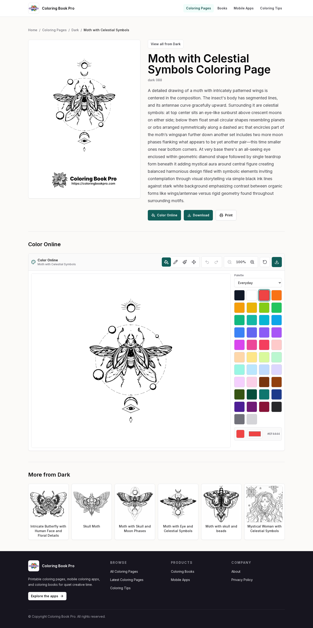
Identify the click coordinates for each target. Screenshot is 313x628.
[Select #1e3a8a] (276, 394)
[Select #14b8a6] (252, 320)
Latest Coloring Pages (126, 580)
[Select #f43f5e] (264, 345)
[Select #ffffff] (252, 295)
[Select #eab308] (252, 307)
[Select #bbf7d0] (276, 357)
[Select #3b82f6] (239, 332)
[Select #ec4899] (252, 345)
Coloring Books (182, 571)
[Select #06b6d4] (264, 320)
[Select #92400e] (276, 382)
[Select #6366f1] (252, 332)
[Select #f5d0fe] (239, 382)
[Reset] (265, 262)
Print (229, 215)
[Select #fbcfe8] (252, 382)
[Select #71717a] (239, 419)
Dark (75, 30)
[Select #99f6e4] (239, 369)
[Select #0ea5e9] (276, 320)
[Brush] (184, 262)
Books (222, 8)
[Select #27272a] (276, 407)
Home (32, 30)
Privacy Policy (242, 580)
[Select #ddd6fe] (276, 369)
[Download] (277, 262)
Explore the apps (44, 596)
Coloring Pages (198, 8)
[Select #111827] (239, 295)
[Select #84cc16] (264, 307)
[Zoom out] (229, 262)
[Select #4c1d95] (239, 407)
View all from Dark (166, 44)
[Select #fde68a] (252, 357)
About (235, 571)
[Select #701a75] (252, 407)
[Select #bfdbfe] (264, 369)
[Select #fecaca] (276, 345)
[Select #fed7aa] (239, 357)
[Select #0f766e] (264, 394)
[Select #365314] (239, 394)
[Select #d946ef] (239, 345)
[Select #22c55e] (276, 307)
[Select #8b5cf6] (264, 332)
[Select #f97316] (276, 295)
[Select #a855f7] (276, 332)
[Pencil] (175, 262)
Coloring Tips (271, 8)
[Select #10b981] (239, 320)
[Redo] (216, 262)
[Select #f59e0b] (239, 307)
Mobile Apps (244, 8)
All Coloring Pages (124, 571)
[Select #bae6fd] (252, 369)
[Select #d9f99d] (264, 357)
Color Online (167, 215)
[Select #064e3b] (252, 394)
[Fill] (166, 262)
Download (201, 215)
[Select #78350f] (264, 382)
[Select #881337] (264, 407)
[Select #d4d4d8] (252, 419)
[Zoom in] (252, 262)
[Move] (193, 262)
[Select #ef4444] (264, 295)
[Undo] (207, 262)
